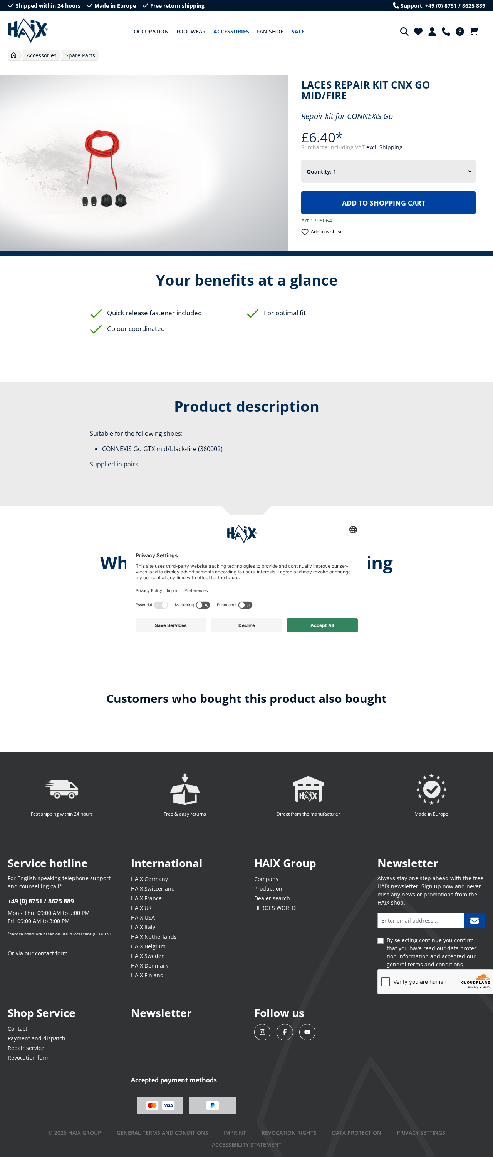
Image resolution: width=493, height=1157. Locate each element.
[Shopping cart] (476, 31)
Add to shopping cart (383, 202)
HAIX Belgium (148, 946)
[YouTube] (307, 1032)
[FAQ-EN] (460, 31)
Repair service (26, 1048)
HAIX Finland (147, 975)
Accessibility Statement (247, 1144)
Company (266, 879)
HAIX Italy (143, 927)
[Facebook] (285, 1032)
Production (268, 888)
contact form (51, 953)
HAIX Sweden (148, 956)
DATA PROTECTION (356, 1132)
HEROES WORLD (275, 907)
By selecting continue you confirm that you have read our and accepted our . (433, 952)
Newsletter (161, 1012)
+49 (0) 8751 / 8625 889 (41, 901)
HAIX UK (141, 907)
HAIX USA (143, 917)
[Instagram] (262, 1032)
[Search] (404, 31)
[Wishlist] (418, 31)
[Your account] (432, 31)
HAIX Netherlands (154, 936)
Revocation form (29, 1057)
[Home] (13, 55)
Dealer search (272, 898)
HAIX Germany (149, 879)
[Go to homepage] (28, 30)
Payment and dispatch (36, 1038)
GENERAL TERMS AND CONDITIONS (162, 1132)
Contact (17, 1028)
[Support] (446, 31)
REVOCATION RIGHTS (289, 1132)
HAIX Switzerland (153, 888)
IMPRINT (235, 1132)
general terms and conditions (425, 964)
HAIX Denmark (149, 965)
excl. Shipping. (385, 147)
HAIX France (146, 898)
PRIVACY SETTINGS (421, 1132)
